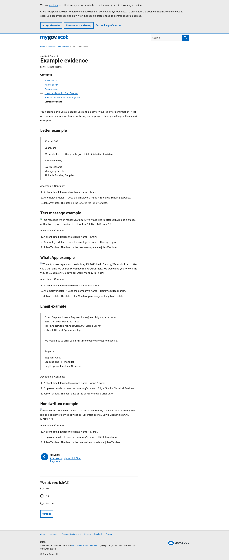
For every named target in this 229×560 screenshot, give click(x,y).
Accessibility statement (71, 534)
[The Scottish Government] (178, 543)
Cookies (87, 534)
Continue (46, 514)
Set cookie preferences (109, 25)
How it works (51, 80)
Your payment (51, 89)
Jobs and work (63, 47)
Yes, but (50, 503)
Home (42, 47)
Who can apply (51, 85)
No (47, 495)
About (42, 534)
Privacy (109, 534)
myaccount (53, 534)
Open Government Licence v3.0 (85, 545)
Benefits (51, 47)
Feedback (98, 534)
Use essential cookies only (78, 25)
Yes (48, 488)
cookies (53, 5)
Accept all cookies (51, 25)
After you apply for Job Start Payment (62, 97)
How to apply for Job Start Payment (61, 93)
